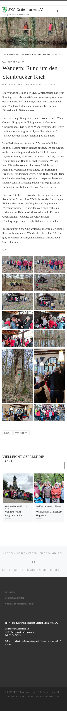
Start (4, 54)
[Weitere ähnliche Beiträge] (61, 465)
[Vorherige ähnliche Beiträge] (53, 465)
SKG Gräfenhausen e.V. (24, 692)
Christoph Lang (14, 84)
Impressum (10, 592)
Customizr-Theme (51, 697)
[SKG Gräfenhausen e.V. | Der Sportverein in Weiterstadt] (4, 9)
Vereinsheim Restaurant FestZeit (19, 604)
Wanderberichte (16, 54)
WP (23, 697)
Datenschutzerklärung (14, 598)
